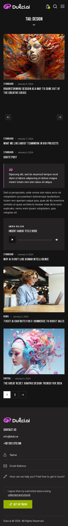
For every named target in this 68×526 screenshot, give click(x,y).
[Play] (12, 239)
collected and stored (19, 495)
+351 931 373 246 (12, 443)
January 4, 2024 (25, 254)
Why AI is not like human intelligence (26, 259)
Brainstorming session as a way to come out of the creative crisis (31, 91)
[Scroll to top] (62, 520)
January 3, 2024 (20, 316)
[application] (34, 239)
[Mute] (56, 239)
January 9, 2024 (25, 84)
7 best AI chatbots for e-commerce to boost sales (33, 321)
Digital (7, 378)
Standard (8, 84)
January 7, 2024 (25, 138)
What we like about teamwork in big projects (30, 143)
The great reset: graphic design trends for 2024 (32, 383)
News (6, 316)
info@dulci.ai (10, 436)
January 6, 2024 (25, 152)
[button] (8, 117)
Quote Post (10, 157)
